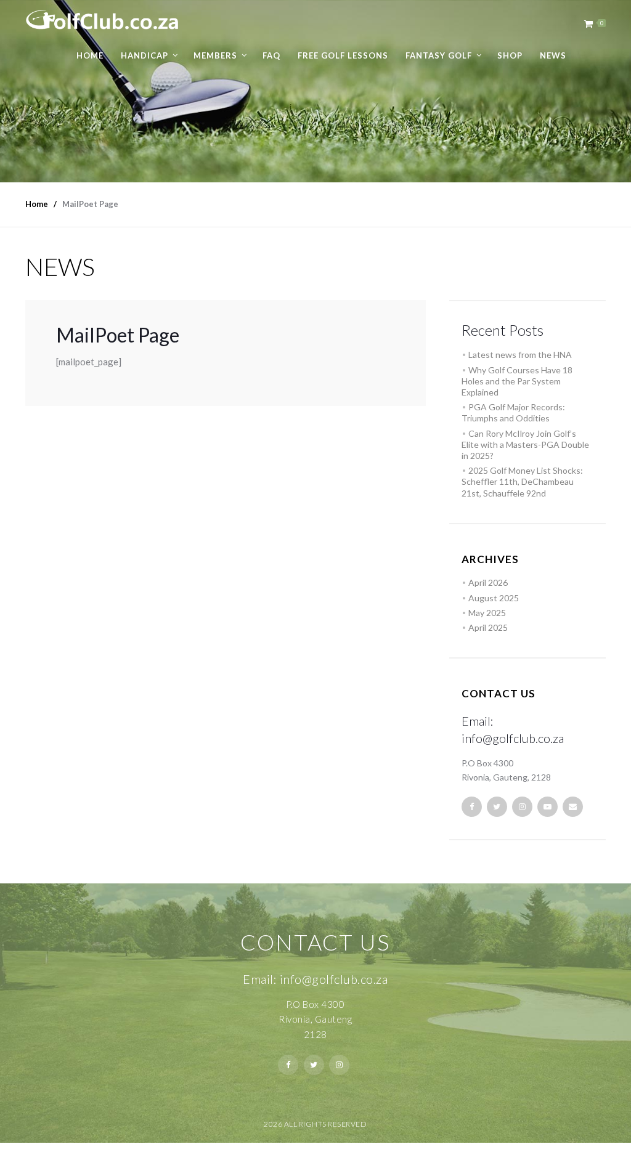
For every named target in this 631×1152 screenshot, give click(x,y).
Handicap (144, 55)
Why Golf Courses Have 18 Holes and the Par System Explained (517, 381)
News (553, 55)
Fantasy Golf (438, 55)
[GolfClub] (102, 15)
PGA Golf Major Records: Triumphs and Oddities (513, 412)
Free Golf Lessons (343, 55)
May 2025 (487, 612)
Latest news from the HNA (520, 354)
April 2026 (488, 582)
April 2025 (488, 627)
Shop (510, 55)
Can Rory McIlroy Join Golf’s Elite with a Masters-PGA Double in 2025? (525, 444)
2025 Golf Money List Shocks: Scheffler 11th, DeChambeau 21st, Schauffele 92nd (522, 481)
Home (90, 55)
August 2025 (493, 598)
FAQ (271, 55)
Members (215, 55)
